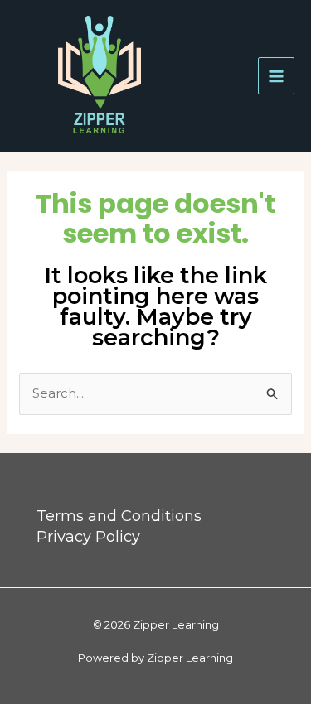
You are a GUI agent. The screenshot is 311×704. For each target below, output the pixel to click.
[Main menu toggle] (276, 75)
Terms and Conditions (119, 516)
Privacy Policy (88, 537)
